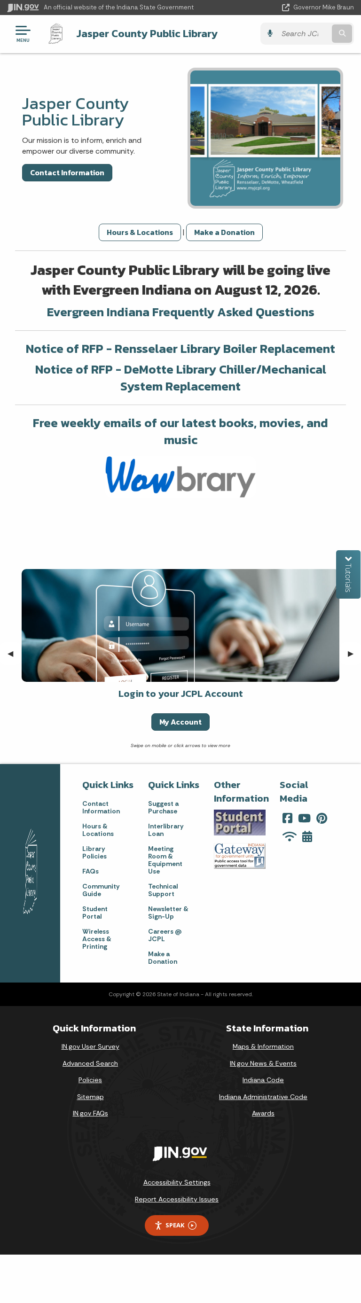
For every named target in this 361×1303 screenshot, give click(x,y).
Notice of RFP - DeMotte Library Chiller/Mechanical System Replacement (180, 377)
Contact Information (67, 172)
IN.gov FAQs (90, 1113)
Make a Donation (224, 232)
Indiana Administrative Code (263, 1096)
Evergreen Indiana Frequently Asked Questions (180, 312)
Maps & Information (263, 1046)
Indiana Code (263, 1080)
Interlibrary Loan (165, 830)
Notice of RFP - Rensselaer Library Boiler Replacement (180, 348)
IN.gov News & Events (263, 1063)
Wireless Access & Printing (96, 939)
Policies (90, 1080)
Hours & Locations (140, 232)
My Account (180, 721)
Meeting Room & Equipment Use (165, 859)
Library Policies (94, 852)
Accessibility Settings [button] (177, 1182)
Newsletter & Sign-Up (168, 913)
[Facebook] (287, 818)
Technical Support (163, 890)
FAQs (90, 871)
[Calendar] (307, 836)
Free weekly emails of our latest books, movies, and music (180, 431)
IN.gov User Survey (90, 1046)
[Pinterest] (321, 818)
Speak (174, 1225)
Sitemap (90, 1096)
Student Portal (95, 913)
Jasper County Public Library (147, 33)
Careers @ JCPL (165, 935)
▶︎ (354, 653)
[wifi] (290, 836)
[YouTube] (304, 818)
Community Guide (100, 890)
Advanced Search (90, 1063)
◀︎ (14, 653)
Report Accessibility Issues (177, 1199)
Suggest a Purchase (163, 807)
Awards (263, 1113)
